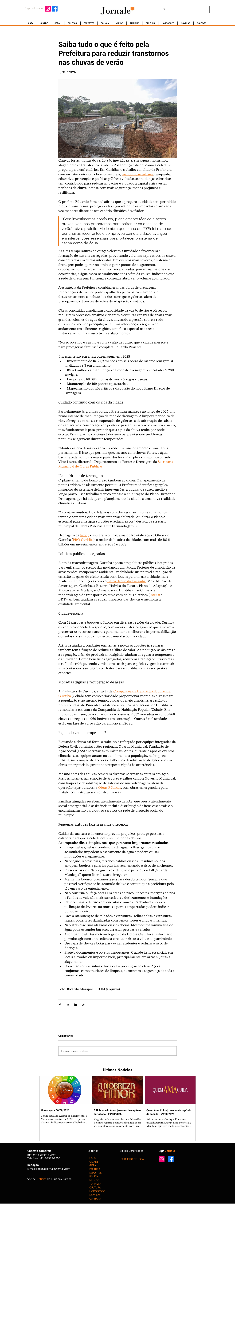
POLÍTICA (94, 1169)
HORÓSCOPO (97, 1191)
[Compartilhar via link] (83, 1004)
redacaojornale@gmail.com (53, 1168)
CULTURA (95, 1187)
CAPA (92, 1158)
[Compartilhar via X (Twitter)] (67, 1004)
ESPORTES (95, 1172)
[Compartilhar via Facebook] (59, 1004)
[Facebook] (55, 9)
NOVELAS (95, 1195)
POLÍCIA (94, 1176)
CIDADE (93, 1161)
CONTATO (95, 1198)
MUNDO (94, 1180)
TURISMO (95, 1184)
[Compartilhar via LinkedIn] (75, 1004)
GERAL (93, 1165)
